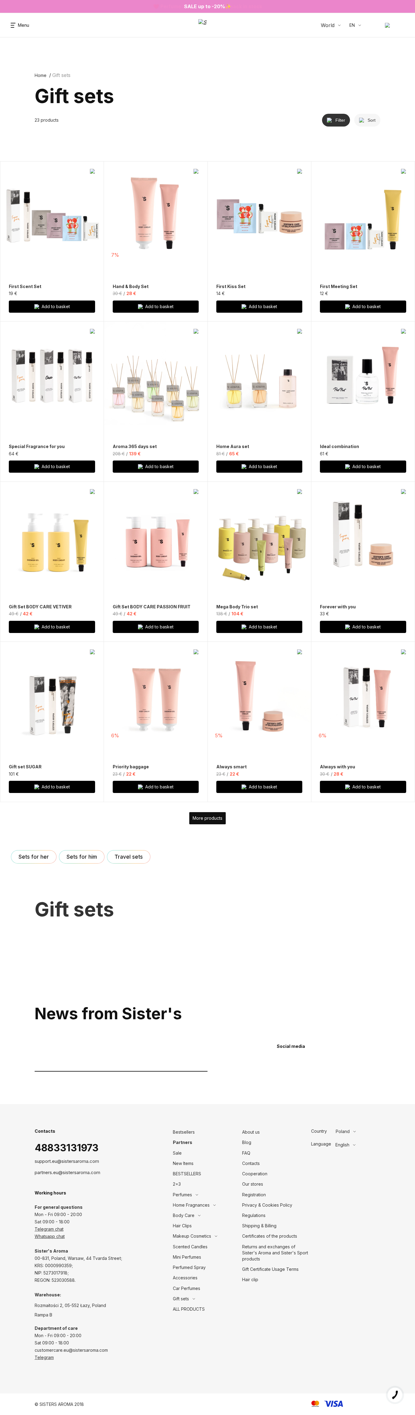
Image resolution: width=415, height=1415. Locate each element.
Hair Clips (182, 1225)
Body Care (183, 1215)
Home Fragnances (191, 1205)
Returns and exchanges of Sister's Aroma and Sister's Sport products (275, 1252)
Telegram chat (49, 1229)
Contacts (251, 1163)
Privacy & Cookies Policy (267, 1205)
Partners (182, 1142)
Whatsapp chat (50, 1236)
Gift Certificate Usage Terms (270, 1269)
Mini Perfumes (187, 1257)
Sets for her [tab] (34, 857)
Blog (246, 1142)
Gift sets (181, 1298)
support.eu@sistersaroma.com (67, 1161)
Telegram (44, 1357)
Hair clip (250, 1279)
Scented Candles (190, 1246)
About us (251, 1132)
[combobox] (358, 1131)
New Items (183, 1163)
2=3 (177, 1184)
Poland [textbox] (343, 1131)
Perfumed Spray (189, 1267)
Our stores (252, 1184)
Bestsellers (184, 1132)
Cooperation (254, 1173)
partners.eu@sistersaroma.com (67, 1172)
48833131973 (66, 1148)
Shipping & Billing (259, 1225)
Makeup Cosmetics (192, 1236)
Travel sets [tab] (129, 857)
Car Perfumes (186, 1288)
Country (319, 1131)
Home (40, 75)
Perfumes (182, 1194)
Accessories (185, 1277)
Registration (254, 1194)
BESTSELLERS (187, 1173)
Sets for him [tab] (82, 857)
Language (321, 1144)
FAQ (246, 1153)
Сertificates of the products (269, 1236)
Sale (177, 1153)
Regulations (254, 1215)
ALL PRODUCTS (189, 1309)
